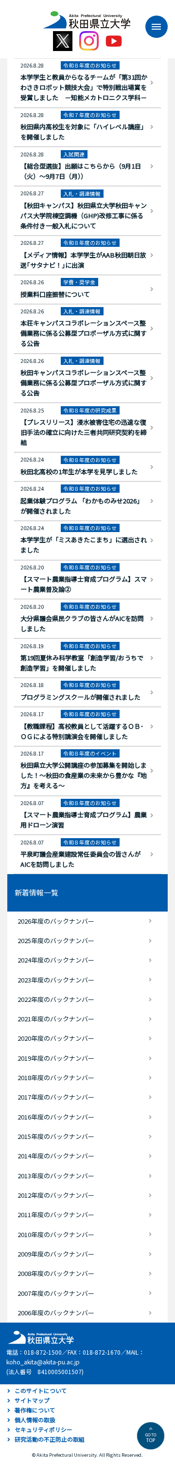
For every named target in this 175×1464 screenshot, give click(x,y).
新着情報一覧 (36, 892)
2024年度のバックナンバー (56, 960)
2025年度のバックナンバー (56, 940)
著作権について (35, 1410)
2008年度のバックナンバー (56, 1273)
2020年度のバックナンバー (56, 1038)
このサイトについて (41, 1390)
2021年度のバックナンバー (56, 1018)
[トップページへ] (39, 1336)
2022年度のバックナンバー (56, 999)
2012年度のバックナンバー (56, 1195)
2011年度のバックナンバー (56, 1214)
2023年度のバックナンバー (56, 979)
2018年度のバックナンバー (56, 1077)
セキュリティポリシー (43, 1429)
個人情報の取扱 (35, 1419)
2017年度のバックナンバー (56, 1097)
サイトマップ (32, 1400)
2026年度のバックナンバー (56, 921)
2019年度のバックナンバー (56, 1058)
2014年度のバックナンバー (56, 1155)
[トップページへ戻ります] (86, 16)
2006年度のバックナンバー (56, 1312)
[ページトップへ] (151, 1435)
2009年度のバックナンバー (56, 1253)
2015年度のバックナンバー (56, 1136)
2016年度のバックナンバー (56, 1116)
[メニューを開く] (151, 26)
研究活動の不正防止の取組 (50, 1439)
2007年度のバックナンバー (56, 1293)
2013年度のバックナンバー (56, 1175)
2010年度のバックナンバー (56, 1234)
